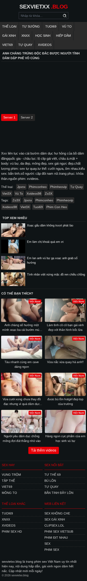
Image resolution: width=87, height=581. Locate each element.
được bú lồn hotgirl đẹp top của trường (65, 401)
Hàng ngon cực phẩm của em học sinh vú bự (65, 438)
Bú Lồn (50, 480)
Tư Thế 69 (52, 474)
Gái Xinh (9, 35)
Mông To (9, 493)
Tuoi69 (50, 26)
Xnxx (25, 35)
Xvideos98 (34, 193)
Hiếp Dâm (63, 35)
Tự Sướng (31, 26)
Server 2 (27, 117)
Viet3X (6, 193)
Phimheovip (58, 187)
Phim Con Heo (56, 207)
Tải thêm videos (43, 450)
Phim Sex (51, 549)
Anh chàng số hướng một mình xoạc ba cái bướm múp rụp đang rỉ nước (21, 327)
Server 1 (9, 117)
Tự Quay (25, 45)
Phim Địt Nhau (56, 537)
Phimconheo (38, 187)
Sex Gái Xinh (54, 519)
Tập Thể (8, 480)
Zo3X (48, 193)
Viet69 (7, 45)
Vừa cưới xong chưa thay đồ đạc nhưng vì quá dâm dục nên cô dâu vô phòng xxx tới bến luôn (22, 401)
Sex (47, 543)
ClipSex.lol (54, 525)
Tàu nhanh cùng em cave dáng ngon (21, 364)
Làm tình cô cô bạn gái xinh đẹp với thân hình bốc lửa (65, 327)
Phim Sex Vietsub (58, 531)
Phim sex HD (12, 531)
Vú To (67, 26)
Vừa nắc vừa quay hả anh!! (65, 362)
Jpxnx (21, 187)
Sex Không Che (57, 513)
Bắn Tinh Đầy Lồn (58, 493)
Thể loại (9, 26)
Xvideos (45, 45)
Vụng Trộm (11, 474)
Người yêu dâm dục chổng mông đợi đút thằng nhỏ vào (22, 438)
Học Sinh (42, 35)
